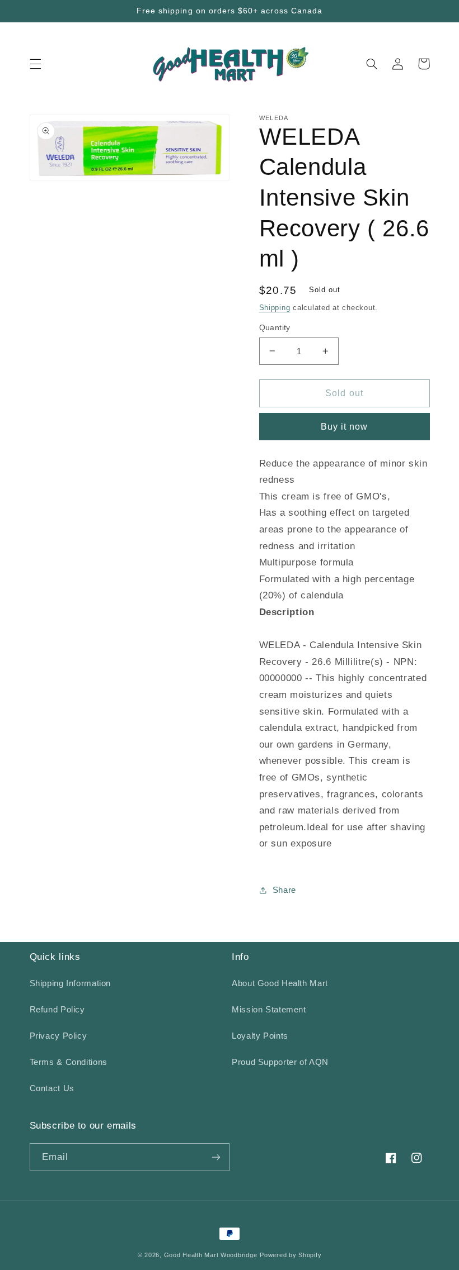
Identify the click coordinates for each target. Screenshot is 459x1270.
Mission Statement (269, 1009)
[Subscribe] (216, 1157)
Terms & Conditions (68, 1062)
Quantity (275, 328)
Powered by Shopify (290, 1255)
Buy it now (344, 426)
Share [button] (284, 890)
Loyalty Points (260, 1035)
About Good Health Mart (280, 983)
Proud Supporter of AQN (280, 1062)
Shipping (275, 308)
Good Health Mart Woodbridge (210, 1255)
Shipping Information (70, 983)
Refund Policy (57, 1009)
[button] (35, 64)
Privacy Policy (58, 1035)
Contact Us (52, 1088)
